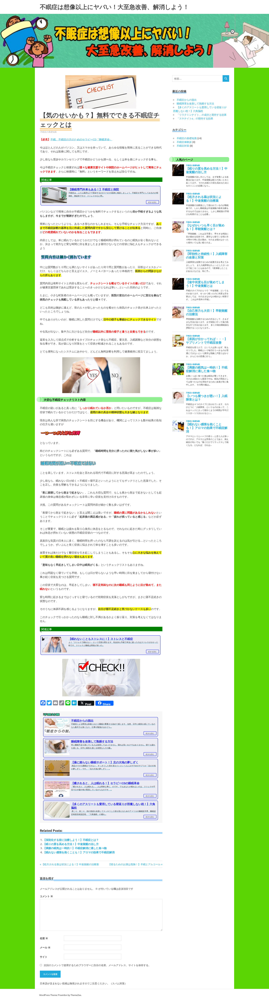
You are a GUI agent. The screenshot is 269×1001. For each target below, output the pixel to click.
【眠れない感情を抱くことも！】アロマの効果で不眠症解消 (79, 852)
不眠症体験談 (184, 141)
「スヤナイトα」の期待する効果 (195, 118)
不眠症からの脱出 (187, 99)
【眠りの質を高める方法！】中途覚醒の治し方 (71, 844)
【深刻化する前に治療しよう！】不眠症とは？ (71, 839)
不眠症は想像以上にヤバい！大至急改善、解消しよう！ (114, 6)
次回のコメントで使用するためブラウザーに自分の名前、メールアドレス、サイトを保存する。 (97, 965)
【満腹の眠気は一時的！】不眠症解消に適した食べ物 (75, 848)
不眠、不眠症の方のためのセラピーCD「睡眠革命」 (81, 139)
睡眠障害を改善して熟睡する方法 (195, 103)
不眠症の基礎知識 (48, 131)
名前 (44, 938)
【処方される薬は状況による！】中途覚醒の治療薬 (70, 864)
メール (45, 947)
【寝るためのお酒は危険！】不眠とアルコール (134, 864)
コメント (46, 896)
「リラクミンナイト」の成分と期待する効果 (202, 114)
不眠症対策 (183, 145)
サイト (43, 956)
